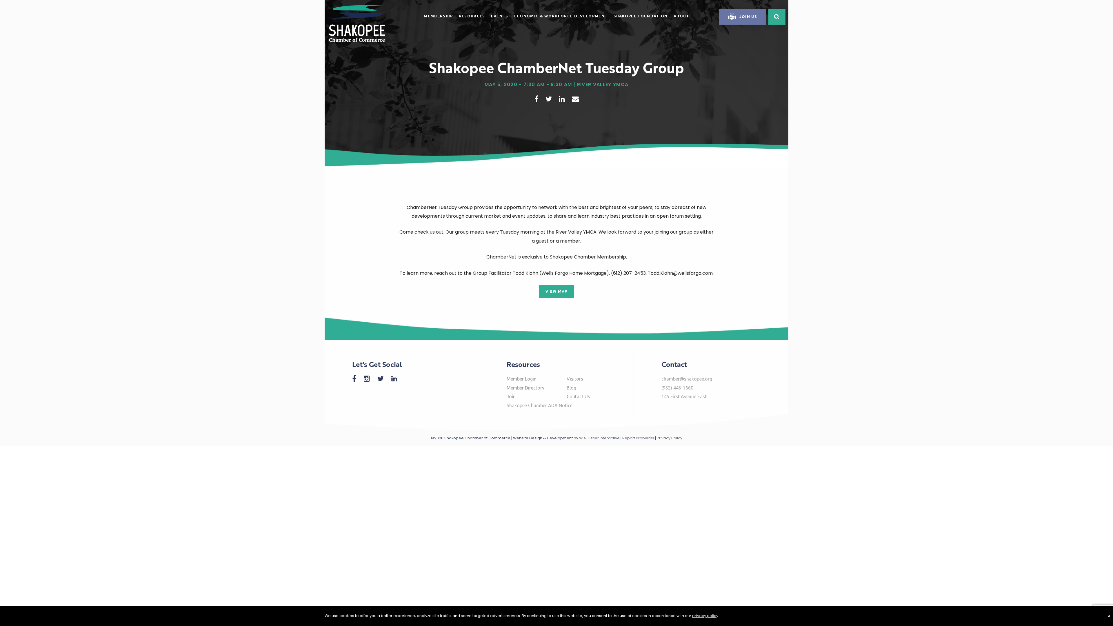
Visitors (575, 378)
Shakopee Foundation (641, 16)
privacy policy (705, 615)
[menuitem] (438, 15)
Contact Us (578, 396)
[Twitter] (383, 379)
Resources (472, 16)
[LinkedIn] (397, 379)
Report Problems (638, 438)
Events (499, 16)
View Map (556, 291)
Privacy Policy (669, 438)
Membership (438, 16)
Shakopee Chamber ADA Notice (539, 405)
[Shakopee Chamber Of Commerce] (357, 22)
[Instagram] (370, 379)
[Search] (776, 17)
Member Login (522, 378)
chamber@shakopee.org (686, 378)
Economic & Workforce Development (561, 16)
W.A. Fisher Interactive (599, 438)
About (681, 16)
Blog (571, 387)
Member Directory (525, 387)
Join (511, 396)
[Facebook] (357, 379)
